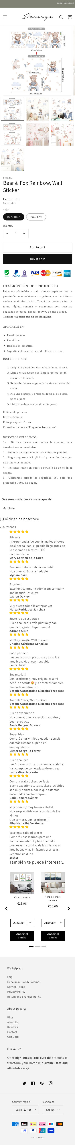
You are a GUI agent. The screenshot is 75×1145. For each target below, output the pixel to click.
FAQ (9, 977)
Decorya (41, 1137)
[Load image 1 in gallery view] (12, 109)
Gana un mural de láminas (24, 982)
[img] (37, 532)
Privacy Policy (16, 991)
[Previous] (6, 908)
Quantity (8, 225)
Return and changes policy (24, 996)
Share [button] (11, 508)
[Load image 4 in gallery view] (12, 134)
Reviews (12, 1027)
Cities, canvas (22, 897)
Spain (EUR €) (23, 1109)
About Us (12, 1022)
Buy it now (37, 259)
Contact (12, 1032)
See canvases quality (38, 499)
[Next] (68, 908)
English (50, 1109)
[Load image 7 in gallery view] (12, 159)
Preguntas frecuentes (42, 427)
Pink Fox (36, 217)
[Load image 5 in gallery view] (37, 134)
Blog (10, 1017)
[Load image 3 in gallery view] (62, 109)
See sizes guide (12, 499)
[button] (5, 17)
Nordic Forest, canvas (53, 898)
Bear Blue (13, 217)
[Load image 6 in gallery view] (62, 134)
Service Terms (16, 986)
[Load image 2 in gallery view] (37, 109)
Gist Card (13, 1036)
